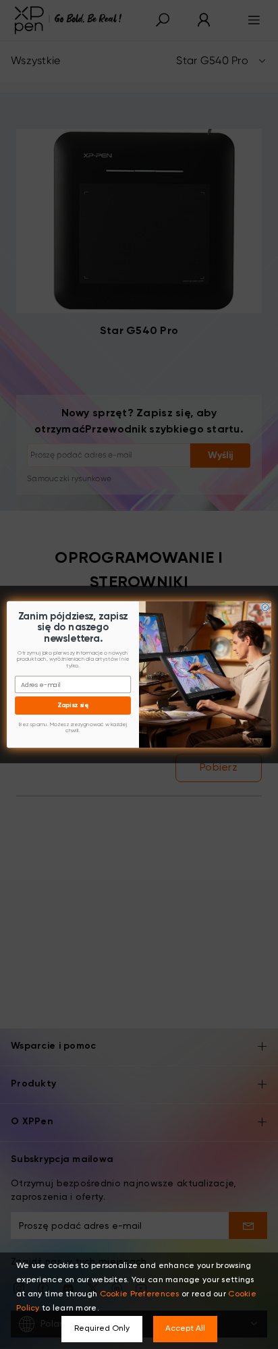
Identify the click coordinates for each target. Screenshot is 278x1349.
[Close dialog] (265, 607)
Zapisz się (72, 705)
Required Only (102, 1329)
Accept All (185, 1329)
